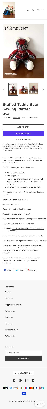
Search (7, 292)
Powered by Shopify (31, 401)
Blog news (9, 317)
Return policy (10, 311)
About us (8, 324)
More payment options (23, 139)
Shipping (16, 117)
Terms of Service (11, 330)
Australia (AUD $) (22, 373)
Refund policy (10, 336)
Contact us (9, 298)
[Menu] (42, 9)
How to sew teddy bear (25, 168)
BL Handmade (19, 401)
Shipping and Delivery (13, 305)
